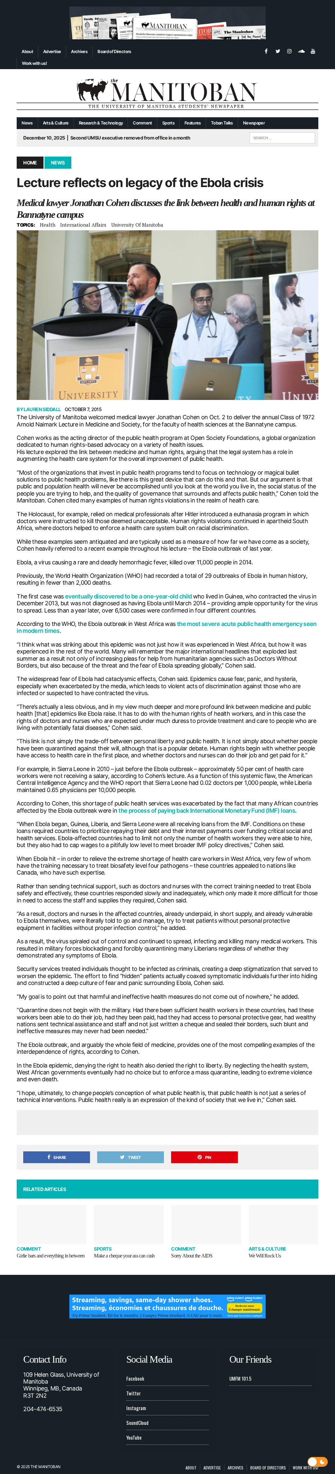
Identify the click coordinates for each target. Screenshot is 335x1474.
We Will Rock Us (265, 1255)
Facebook (135, 1378)
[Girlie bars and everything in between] (51, 1224)
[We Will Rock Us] (283, 1224)
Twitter (133, 1393)
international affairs (83, 224)
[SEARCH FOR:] (282, 137)
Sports (168, 122)
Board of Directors (114, 51)
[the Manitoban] (167, 93)
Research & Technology (101, 122)
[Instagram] (289, 50)
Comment (142, 122)
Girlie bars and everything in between (50, 1255)
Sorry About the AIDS (191, 1255)
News (27, 122)
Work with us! (34, 63)
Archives (79, 51)
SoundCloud (137, 1422)
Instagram (136, 1407)
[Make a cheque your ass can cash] (129, 1224)
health (47, 224)
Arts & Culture (56, 122)
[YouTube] (313, 50)
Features (193, 122)
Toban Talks (222, 122)
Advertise (52, 51)
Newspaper (254, 122)
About (27, 51)
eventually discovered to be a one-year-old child (129, 596)
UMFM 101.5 (240, 1378)
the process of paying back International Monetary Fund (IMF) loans (206, 810)
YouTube (134, 1437)
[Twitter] (278, 50)
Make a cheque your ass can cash (124, 1255)
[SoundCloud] (301, 50)
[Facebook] (266, 50)
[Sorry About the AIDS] (206, 1224)
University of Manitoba (137, 224)
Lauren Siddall (42, 409)
